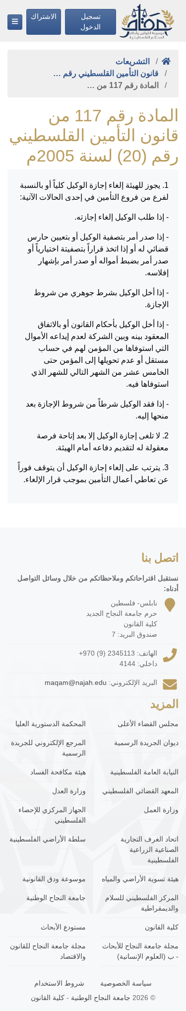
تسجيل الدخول (90, 21)
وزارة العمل (161, 810)
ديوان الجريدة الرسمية (146, 743)
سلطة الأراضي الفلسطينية (47, 839)
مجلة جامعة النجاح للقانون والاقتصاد (48, 951)
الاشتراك (44, 16)
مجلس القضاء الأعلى (148, 724)
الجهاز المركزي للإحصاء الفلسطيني (52, 815)
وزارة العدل (69, 791)
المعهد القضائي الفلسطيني (140, 791)
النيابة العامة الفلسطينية (144, 772)
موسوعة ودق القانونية (54, 879)
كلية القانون (162, 927)
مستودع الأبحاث (63, 927)
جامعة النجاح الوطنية (56, 898)
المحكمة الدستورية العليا (50, 724)
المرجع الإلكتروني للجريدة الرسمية (48, 748)
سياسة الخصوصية (126, 983)
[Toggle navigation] (14, 22)
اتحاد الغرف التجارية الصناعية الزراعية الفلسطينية (150, 849)
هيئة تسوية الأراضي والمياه (140, 879)
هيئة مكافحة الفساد (58, 772)
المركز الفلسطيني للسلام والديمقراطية (142, 903)
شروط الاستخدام (59, 983)
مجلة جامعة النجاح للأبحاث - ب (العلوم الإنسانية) (140, 951)
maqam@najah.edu (76, 682)
